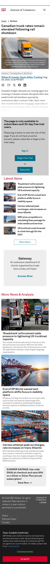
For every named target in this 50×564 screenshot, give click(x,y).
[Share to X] (14, 85)
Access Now (25, 276)
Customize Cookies (25, 552)
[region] (25, 544)
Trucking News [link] (16, 73)
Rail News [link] (27, 73)
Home (3, 21)
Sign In (25, 151)
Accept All (25, 559)
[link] (25, 268)
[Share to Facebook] (19, 85)
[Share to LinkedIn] (25, 85)
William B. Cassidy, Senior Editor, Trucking (21, 77)
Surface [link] (5, 73)
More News (25, 242)
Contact (6, 522)
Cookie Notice (14, 546)
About (5, 515)
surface (13, 21)
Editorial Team (9, 519)
